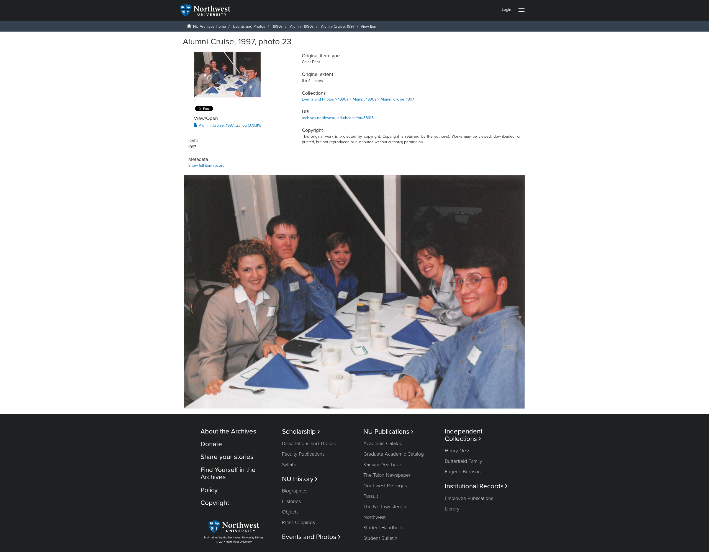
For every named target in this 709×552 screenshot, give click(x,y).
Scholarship (301, 432)
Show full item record (206, 165)
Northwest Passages (385, 485)
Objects (290, 512)
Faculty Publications (303, 454)
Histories (291, 501)
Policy (209, 490)
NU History (300, 479)
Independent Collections (463, 435)
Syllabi (289, 464)
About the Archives (228, 431)
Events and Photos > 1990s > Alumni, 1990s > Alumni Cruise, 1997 (358, 99)
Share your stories (227, 457)
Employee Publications (469, 498)
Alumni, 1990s (302, 26)
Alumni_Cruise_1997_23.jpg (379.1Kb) (230, 125)
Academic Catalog (382, 443)
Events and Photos (249, 26)
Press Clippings (298, 522)
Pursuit (370, 496)
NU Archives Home (209, 26)
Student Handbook (383, 528)
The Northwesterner (385, 507)
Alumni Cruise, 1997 (337, 26)
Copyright (215, 503)
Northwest (374, 517)
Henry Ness (457, 451)
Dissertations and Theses (309, 443)
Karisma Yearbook (382, 464)
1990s (278, 26)
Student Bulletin (380, 538)
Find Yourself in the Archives (228, 473)
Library (452, 509)
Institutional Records (476, 486)
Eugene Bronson (463, 472)
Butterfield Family (463, 461)
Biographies (294, 491)
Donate (211, 444)
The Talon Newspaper (386, 475)
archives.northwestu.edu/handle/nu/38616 (338, 117)
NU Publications (388, 432)
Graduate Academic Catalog (393, 454)
